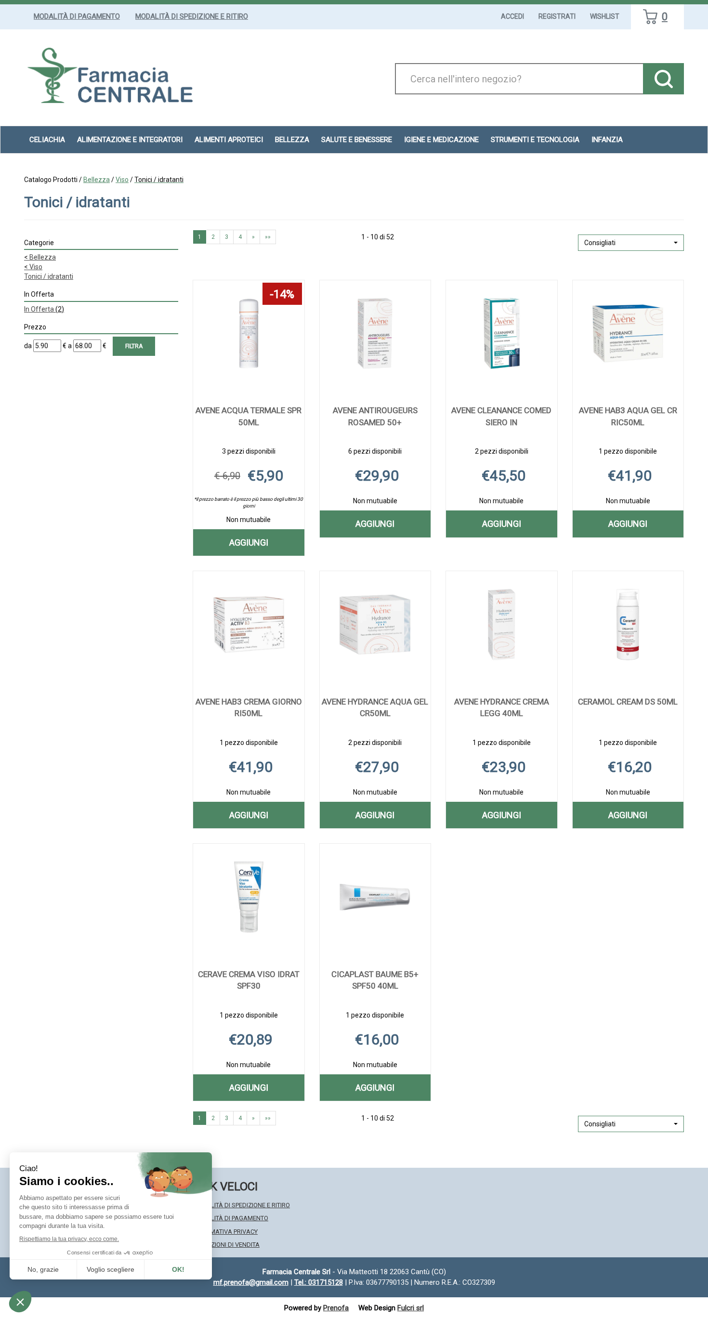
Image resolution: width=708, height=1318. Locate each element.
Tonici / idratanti (48, 276)
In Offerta (44, 309)
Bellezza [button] (292, 139)
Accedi (512, 16)
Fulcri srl (410, 1308)
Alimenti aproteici (229, 139)
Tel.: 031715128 (318, 1282)
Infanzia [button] (607, 139)
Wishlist (604, 16)
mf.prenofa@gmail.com (250, 1282)
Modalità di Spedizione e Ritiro (191, 16)
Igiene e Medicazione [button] (441, 139)
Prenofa (336, 1308)
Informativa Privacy (225, 1231)
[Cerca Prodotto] (663, 78)
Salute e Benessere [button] (356, 139)
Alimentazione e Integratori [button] (130, 139)
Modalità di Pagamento (77, 16)
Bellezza (96, 179)
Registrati (557, 16)
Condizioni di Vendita (226, 1244)
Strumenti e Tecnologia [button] (535, 139)
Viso (122, 179)
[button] (631, 243)
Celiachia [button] (47, 139)
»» (268, 237)
